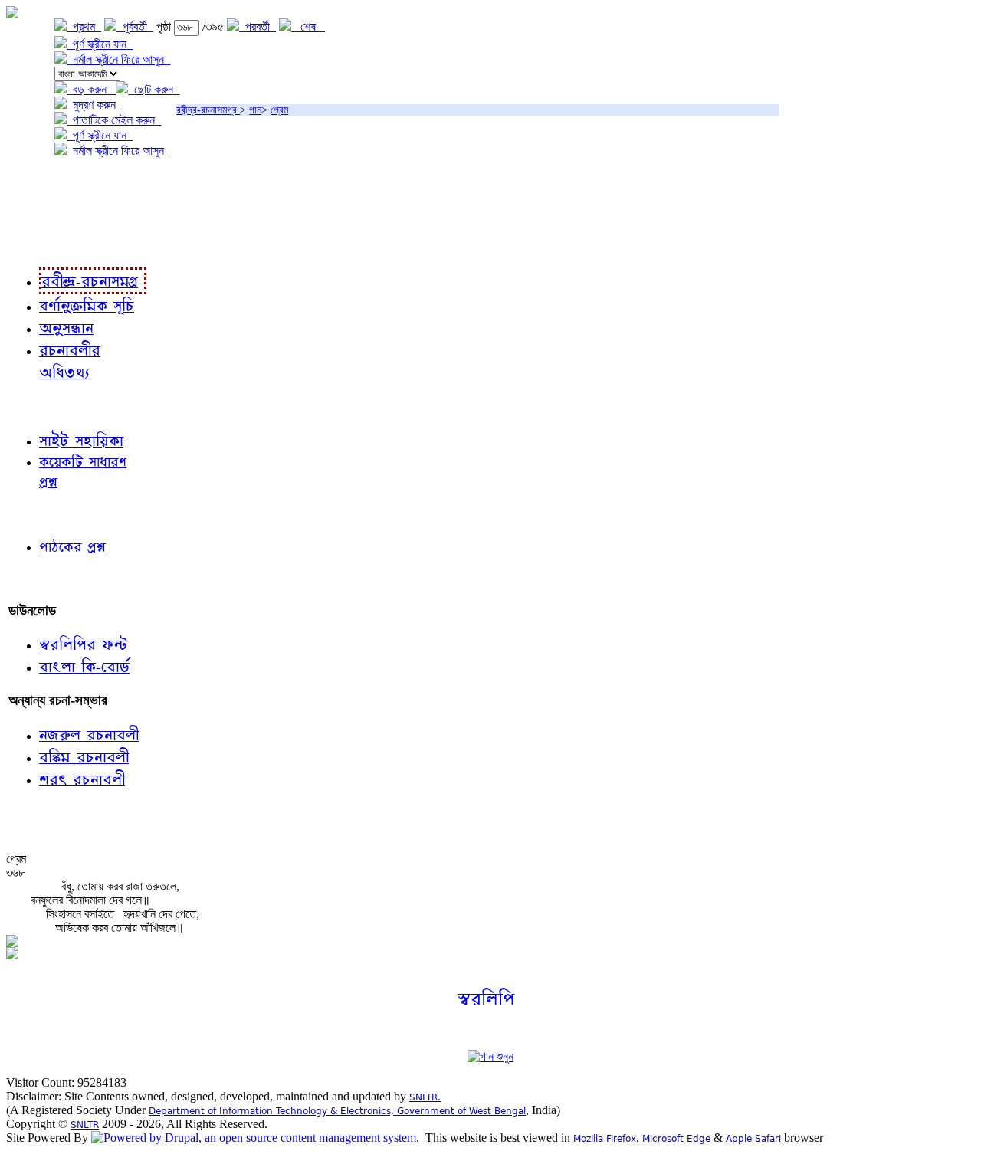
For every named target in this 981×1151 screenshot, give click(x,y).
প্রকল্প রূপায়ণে (42, 213)
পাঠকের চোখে (40, 514)
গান (255, 110)
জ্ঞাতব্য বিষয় (37, 406)
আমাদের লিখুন (41, 579)
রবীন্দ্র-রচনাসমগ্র (208, 110)
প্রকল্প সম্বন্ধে (43, 182)
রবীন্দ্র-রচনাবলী (42, 245)
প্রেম (279, 110)
